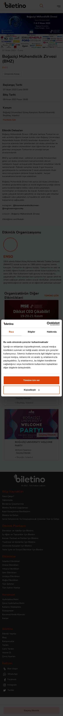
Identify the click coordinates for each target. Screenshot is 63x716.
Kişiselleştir (30, 390)
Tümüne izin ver (31, 380)
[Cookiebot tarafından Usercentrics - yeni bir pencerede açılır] (47, 324)
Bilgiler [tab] (31, 331)
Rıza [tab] (11, 331)
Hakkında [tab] (52, 331)
